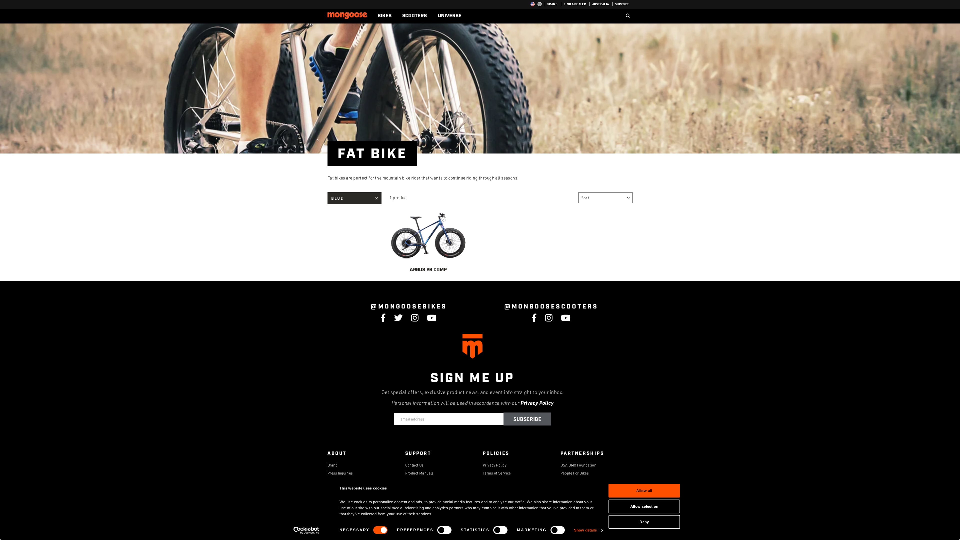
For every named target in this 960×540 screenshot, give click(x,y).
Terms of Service (497, 473)
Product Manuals (419, 473)
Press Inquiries (340, 473)
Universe (450, 15)
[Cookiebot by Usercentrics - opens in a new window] (306, 530)
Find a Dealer (575, 4)
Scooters (414, 15)
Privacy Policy (537, 403)
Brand (552, 4)
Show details (585, 530)
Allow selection (644, 506)
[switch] (444, 530)
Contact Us (414, 465)
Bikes (385, 15)
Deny (644, 522)
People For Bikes (574, 473)
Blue (337, 198)
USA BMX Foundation (578, 465)
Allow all (644, 490)
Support (622, 4)
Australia (600, 4)
